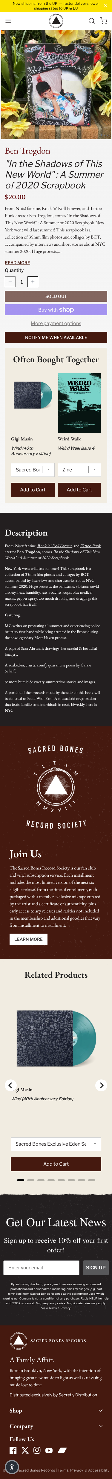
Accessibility (98, 1470)
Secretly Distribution (78, 1394)
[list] (56, 84)
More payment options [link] (56, 323)
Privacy (76, 1470)
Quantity (14, 270)
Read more (17, 262)
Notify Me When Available (56, 337)
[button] (8, 21)
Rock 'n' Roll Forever (54, 545)
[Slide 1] (101, 135)
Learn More (28, 939)
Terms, (64, 1470)
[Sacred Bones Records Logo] (56, 21)
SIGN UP (96, 1267)
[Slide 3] (107, 135)
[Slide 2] (104, 135)
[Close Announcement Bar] (105, 5)
